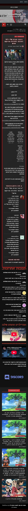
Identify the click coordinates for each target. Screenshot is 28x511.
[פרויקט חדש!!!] (19, 137)
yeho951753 (18, 292)
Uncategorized (21, 36)
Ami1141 (17, 196)
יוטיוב (13, 107)
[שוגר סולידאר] (10, 137)
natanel (19, 272)
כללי (15, 36)
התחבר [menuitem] (25, 1)
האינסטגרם (11, 123)
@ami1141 (16, 219)
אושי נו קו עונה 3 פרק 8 (10, 315)
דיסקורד (18, 100)
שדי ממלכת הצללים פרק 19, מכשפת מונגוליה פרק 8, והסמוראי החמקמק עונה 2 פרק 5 (14, 402)
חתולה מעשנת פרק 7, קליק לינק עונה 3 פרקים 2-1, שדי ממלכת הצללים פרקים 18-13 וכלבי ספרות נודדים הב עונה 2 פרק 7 (14, 429)
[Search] (7, 24)
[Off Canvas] (25, 24)
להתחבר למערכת (18, 262)
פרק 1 (12, 91)
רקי (21, 46)
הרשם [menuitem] (21, 1)
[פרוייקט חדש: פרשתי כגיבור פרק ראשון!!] (19, 153)
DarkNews (5, 505)
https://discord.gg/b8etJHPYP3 (12, 104)
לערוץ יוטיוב (4, 25)
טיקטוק (16, 116)
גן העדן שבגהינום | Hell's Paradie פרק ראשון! (14, 179)
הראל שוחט (18, 304)
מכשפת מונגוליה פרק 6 (14, 488)
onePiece (16, 236)
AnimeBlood (14, 14)
